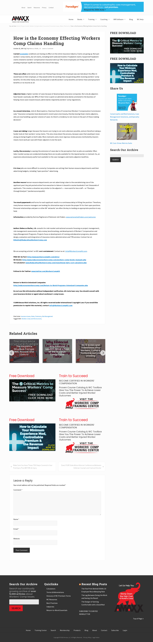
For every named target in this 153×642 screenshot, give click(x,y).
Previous (11, 353)
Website (16, 538)
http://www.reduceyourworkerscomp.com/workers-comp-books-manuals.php (54, 260)
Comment (17, 490)
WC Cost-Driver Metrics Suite (121, 143)
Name (16, 519)
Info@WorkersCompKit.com (76, 251)
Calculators (50, 589)
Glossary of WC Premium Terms (58, 596)
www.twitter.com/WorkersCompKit (45, 271)
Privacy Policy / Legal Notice (91, 637)
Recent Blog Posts (94, 584)
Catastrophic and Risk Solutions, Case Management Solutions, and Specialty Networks (124, 117)
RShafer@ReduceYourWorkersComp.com (30, 240)
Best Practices (52, 603)
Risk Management (47, 316)
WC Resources (51, 599)
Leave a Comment (47, 48)
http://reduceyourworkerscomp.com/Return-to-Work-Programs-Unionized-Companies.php (50, 285)
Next (103, 353)
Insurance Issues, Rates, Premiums (31, 316)
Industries (50, 607)
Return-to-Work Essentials (56, 610)
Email (16, 529)
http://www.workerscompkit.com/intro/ (43, 257)
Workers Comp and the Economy (32, 319)
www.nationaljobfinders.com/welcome (81, 217)
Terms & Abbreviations (55, 592)
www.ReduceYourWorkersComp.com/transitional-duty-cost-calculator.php (56, 263)
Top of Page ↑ (138, 618)
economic (24, 54)
